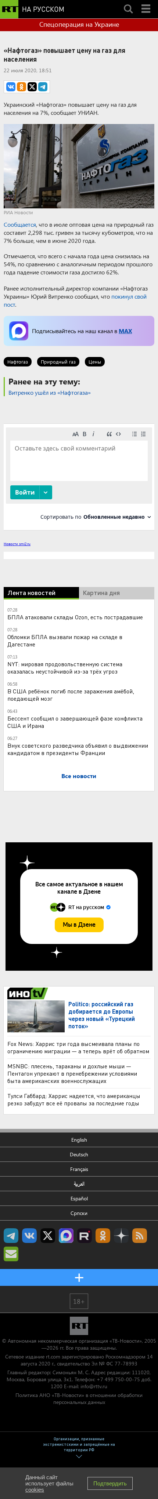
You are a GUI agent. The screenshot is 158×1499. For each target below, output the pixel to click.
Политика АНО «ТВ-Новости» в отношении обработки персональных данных (79, 1398)
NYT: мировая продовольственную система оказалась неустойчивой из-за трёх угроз (64, 667)
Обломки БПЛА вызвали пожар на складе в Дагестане (64, 640)
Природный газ (58, 361)
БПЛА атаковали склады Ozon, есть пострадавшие (75, 617)
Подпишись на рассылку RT (11, 1254)
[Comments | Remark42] (79, 476)
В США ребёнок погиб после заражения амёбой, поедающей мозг (70, 694)
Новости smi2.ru (17, 543)
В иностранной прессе (28, 993)
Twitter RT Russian (47, 1235)
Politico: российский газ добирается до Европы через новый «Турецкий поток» (101, 1015)
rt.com (53, 1356)
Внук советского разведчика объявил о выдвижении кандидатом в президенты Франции (77, 748)
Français (79, 1169)
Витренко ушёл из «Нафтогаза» (49, 392)
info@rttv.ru (93, 1386)
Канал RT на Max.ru (66, 1235)
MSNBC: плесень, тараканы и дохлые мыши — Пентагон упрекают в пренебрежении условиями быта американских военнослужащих (72, 1073)
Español (79, 1198)
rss (139, 1235)
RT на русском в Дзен (121, 1235)
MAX (125, 331)
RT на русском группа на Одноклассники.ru (103, 1235)
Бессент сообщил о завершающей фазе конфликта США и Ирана (75, 721)
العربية (79, 1183)
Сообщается (20, 224)
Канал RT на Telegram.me (11, 1235)
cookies (34, 1490)
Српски (79, 1213)
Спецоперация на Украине (79, 24)
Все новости (78, 776)
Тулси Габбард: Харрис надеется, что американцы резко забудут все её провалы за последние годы (73, 1099)
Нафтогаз (17, 361)
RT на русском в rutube (84, 1235)
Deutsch (79, 1154)
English (79, 1139)
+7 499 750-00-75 (118, 1379)
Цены (95, 361)
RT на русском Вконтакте (29, 1235)
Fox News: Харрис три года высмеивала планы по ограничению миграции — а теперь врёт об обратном (78, 1047)
